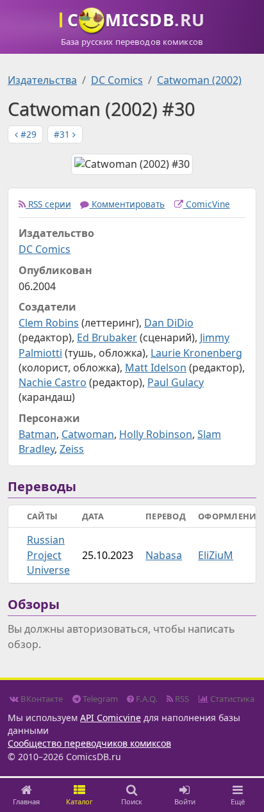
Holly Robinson (155, 434)
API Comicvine (110, 717)
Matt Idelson (155, 368)
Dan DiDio (169, 323)
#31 (63, 134)
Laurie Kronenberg (196, 353)
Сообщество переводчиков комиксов (89, 743)
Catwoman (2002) (199, 80)
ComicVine (206, 204)
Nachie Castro (53, 382)
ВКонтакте (41, 698)
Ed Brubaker (107, 337)
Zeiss (72, 449)
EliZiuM (215, 555)
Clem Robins (49, 323)
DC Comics (117, 80)
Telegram (99, 698)
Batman (37, 434)
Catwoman (88, 434)
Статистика (231, 698)
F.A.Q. (146, 698)
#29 (27, 134)
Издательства (42, 80)
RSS (181, 698)
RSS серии (48, 204)
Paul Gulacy (175, 382)
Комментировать (127, 204)
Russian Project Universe (48, 554)
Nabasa (163, 555)
